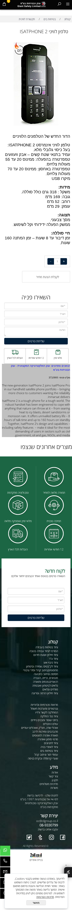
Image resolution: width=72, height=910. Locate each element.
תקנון (55, 780)
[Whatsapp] (5, 852)
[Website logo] (32, 4)
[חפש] (59, 4)
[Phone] (5, 862)
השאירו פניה (36, 297)
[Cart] (4, 4)
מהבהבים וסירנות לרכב (45, 731)
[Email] (5, 873)
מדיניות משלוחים (49, 784)
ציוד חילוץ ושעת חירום (45, 655)
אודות (55, 772)
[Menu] (68, 4)
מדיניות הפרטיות (45, 897)
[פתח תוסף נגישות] (68, 872)
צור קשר (53, 776)
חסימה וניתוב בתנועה (46, 674)
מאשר (36, 902)
